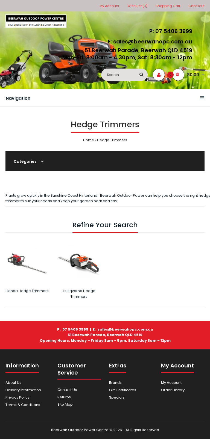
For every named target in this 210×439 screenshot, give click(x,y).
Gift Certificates (122, 390)
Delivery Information (23, 390)
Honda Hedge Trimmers (27, 290)
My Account (109, 6)
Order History (173, 390)
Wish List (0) (137, 6)
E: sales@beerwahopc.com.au (150, 41)
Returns (64, 397)
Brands (115, 382)
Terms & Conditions (22, 404)
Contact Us (67, 389)
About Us (13, 382)
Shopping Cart (168, 6)
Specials (116, 397)
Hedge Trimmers (112, 140)
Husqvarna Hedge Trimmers (79, 293)
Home (88, 140)
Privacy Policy (17, 397)
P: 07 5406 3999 (170, 31)
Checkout (196, 6)
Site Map (65, 404)
